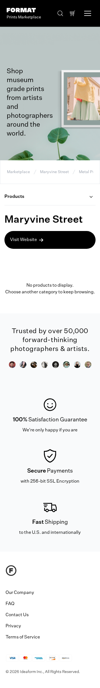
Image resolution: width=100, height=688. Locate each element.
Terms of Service (23, 637)
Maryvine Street (54, 172)
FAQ (10, 604)
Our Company (20, 593)
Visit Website (23, 240)
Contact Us (17, 615)
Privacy (13, 626)
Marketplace (18, 172)
